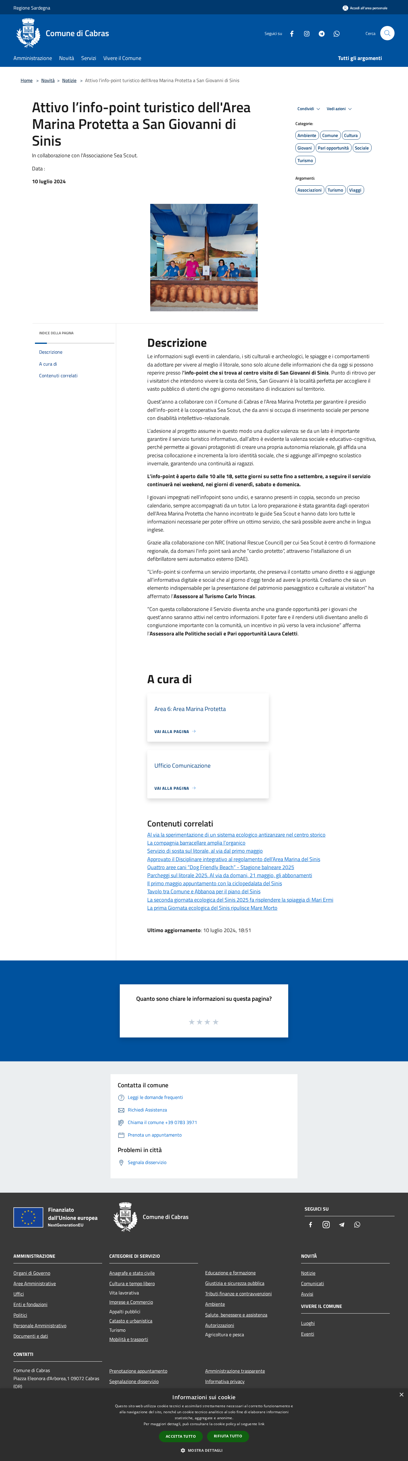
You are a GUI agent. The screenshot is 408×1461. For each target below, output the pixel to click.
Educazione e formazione (230, 1272)
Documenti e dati (30, 1336)
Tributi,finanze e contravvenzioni (238, 1293)
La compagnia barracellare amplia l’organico (196, 843)
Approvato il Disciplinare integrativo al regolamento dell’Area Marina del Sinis (233, 859)
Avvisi (307, 1293)
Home (27, 80)
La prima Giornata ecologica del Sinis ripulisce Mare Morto (212, 908)
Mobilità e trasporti (128, 1339)
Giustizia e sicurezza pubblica (234, 1283)
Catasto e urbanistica (130, 1320)
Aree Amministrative (34, 1283)
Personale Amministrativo (39, 1325)
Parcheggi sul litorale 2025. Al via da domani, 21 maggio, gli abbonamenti (229, 875)
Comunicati (312, 1283)
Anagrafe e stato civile (132, 1273)
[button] (204, 1450)
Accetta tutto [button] (181, 1436)
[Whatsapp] (334, 33)
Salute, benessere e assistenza (236, 1314)
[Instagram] (304, 33)
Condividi (306, 108)
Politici (20, 1315)
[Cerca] (387, 33)
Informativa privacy (225, 1381)
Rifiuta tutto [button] (228, 1436)
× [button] (401, 1395)
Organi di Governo (31, 1273)
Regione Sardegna (31, 7)
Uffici (18, 1293)
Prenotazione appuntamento (138, 1370)
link (261, 1423)
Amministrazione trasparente (235, 1370)
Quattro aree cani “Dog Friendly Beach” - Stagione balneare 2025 (220, 867)
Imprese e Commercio (131, 1301)
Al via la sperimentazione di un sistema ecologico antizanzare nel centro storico (236, 835)
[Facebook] (289, 33)
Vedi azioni (336, 108)
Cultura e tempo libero (132, 1283)
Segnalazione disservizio (134, 1381)
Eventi (307, 1333)
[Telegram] (319, 33)
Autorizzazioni (219, 1325)
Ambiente (215, 1304)
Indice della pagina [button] (56, 333)
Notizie (69, 80)
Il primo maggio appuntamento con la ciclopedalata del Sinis (214, 883)
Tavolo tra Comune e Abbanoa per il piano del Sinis (203, 891)
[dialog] (204, 1424)
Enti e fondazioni (30, 1304)
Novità (48, 80)
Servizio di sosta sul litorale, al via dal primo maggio (205, 851)
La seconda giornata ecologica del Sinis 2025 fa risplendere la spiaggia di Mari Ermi (240, 900)
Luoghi (308, 1323)
